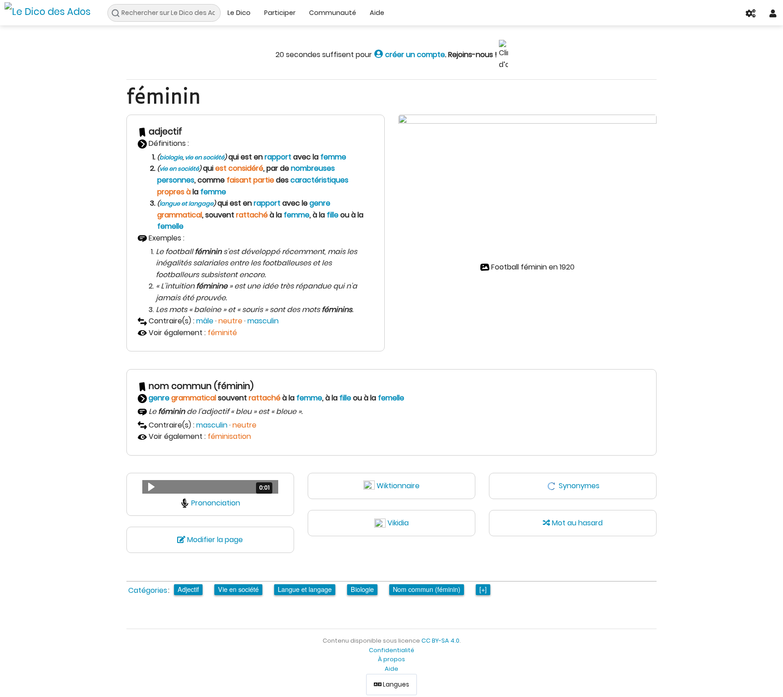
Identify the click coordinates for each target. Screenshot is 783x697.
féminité (222, 332)
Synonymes (579, 486)
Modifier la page (214, 539)
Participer (279, 12)
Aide (377, 12)
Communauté (332, 12)
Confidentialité (391, 650)
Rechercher (118, 13)
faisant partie (250, 180)
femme (333, 157)
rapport (278, 157)
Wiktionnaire (398, 486)
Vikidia (398, 523)
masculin (263, 321)
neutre (230, 321)
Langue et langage (305, 589)
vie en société (204, 157)
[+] (483, 589)
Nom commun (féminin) (426, 589)
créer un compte (414, 54)
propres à (174, 192)
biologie (171, 157)
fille (332, 215)
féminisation (229, 436)
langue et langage (186, 203)
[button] (210, 487)
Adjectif (188, 589)
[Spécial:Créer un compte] (378, 54)
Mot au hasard (576, 523)
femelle (170, 226)
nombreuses (313, 168)
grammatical (179, 215)
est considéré (239, 168)
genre (319, 203)
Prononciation (215, 503)
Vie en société (238, 589)
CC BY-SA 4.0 (440, 640)
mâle (204, 321)
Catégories (147, 590)
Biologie (362, 589)
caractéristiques (319, 180)
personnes (175, 180)
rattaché (252, 215)
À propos (391, 659)
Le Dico (239, 12)
